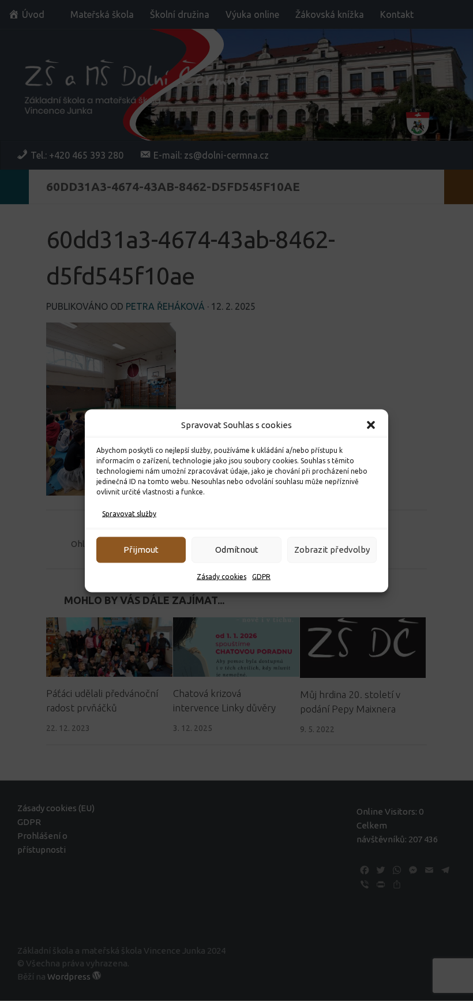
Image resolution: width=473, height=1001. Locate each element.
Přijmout (141, 549)
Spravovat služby (129, 513)
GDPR (261, 576)
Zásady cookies (221, 576)
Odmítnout (236, 549)
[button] (371, 424)
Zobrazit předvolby (332, 549)
